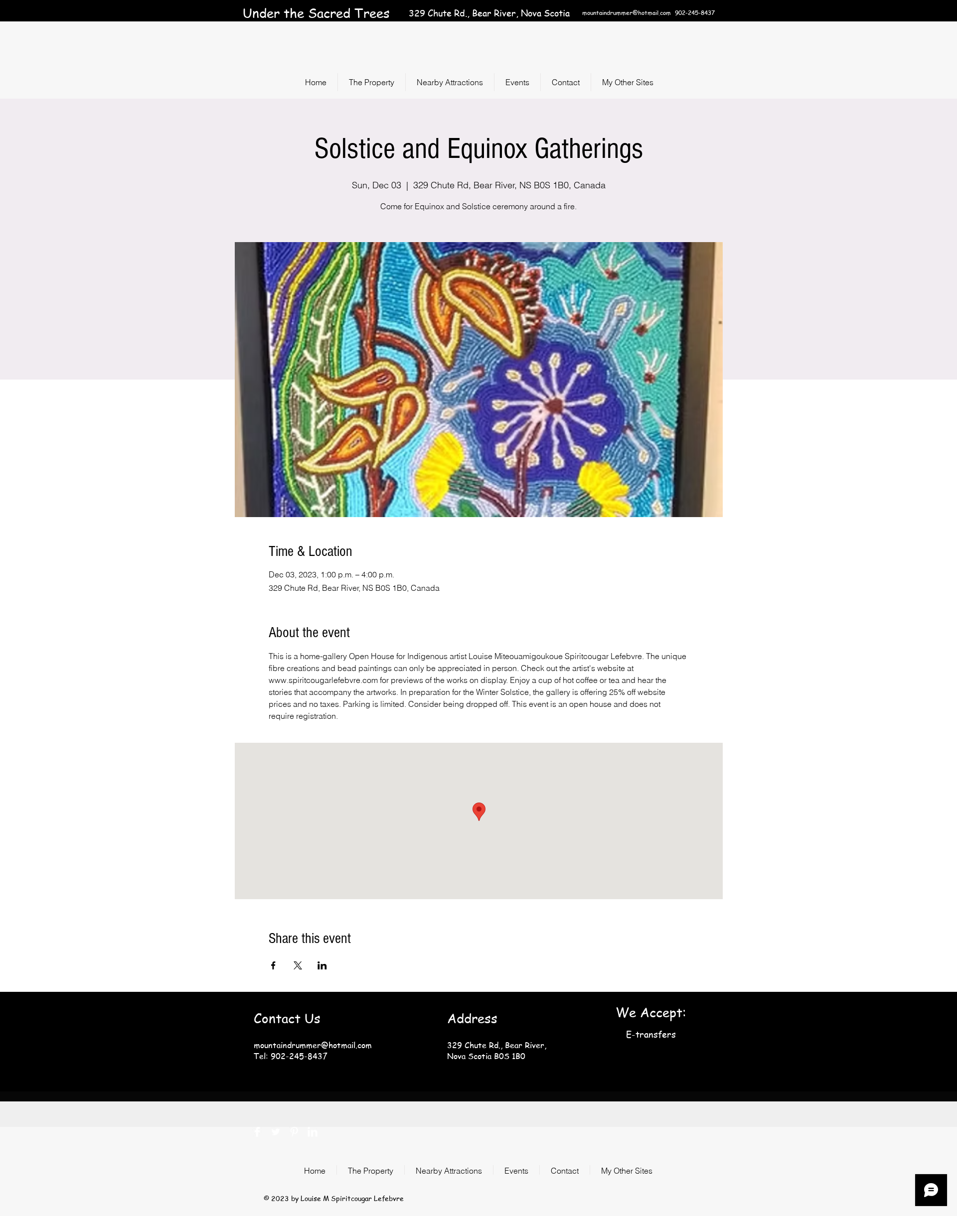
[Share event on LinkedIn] (322, 965)
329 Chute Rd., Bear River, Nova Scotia (489, 12)
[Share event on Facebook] (273, 965)
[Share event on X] (298, 965)
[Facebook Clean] (257, 1132)
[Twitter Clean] (276, 1132)
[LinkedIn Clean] (313, 1132)
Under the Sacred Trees (316, 13)
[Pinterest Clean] (294, 1132)
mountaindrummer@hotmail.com (626, 12)
